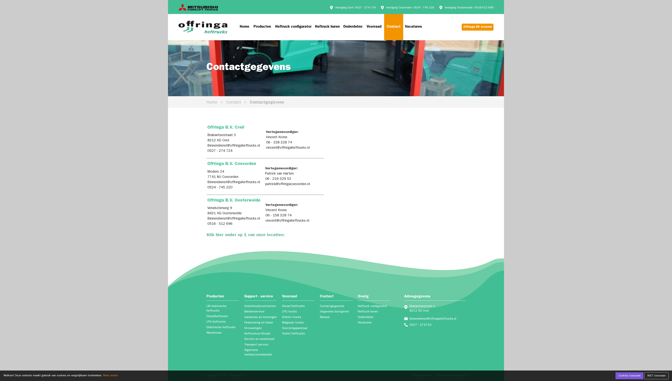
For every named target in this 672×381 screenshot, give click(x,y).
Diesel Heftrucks (293, 306)
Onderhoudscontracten (260, 306)
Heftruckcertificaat (257, 334)
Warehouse (214, 333)
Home (244, 27)
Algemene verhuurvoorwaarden (258, 353)
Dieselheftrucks (217, 316)
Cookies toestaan (629, 376)
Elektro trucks (291, 317)
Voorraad (374, 27)
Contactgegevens (332, 306)
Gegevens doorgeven (334, 311)
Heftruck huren (327, 27)
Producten (262, 27)
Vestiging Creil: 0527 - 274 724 (355, 7)
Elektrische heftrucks (220, 327)
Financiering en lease (258, 322)
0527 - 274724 (420, 325)
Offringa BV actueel (477, 27)
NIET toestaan (656, 376)
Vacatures (413, 27)
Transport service (256, 345)
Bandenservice (254, 311)
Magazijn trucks (293, 322)
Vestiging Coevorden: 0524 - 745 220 (410, 7)
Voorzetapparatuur (294, 328)
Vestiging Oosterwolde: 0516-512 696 (469, 7)
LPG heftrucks (216, 322)
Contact (394, 27)
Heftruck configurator (293, 27)
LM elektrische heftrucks (216, 309)
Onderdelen (352, 27)
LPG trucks (289, 311)
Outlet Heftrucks (293, 334)
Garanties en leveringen (260, 317)
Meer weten (110, 375)
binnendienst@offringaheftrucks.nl (433, 319)
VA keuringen (253, 328)
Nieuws (325, 317)
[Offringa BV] (202, 27)
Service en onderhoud (259, 339)
